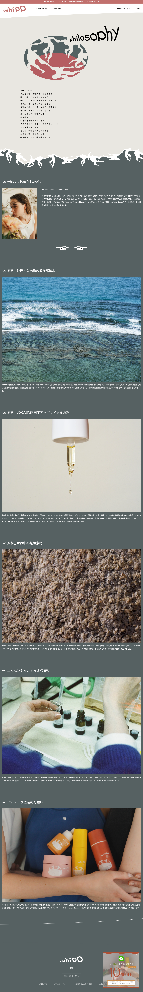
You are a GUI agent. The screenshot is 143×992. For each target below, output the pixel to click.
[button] (80, 248)
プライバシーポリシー (61, 984)
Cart (138, 9)
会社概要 (101, 984)
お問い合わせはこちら (71, 976)
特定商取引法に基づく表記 (83, 984)
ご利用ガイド (43, 984)
